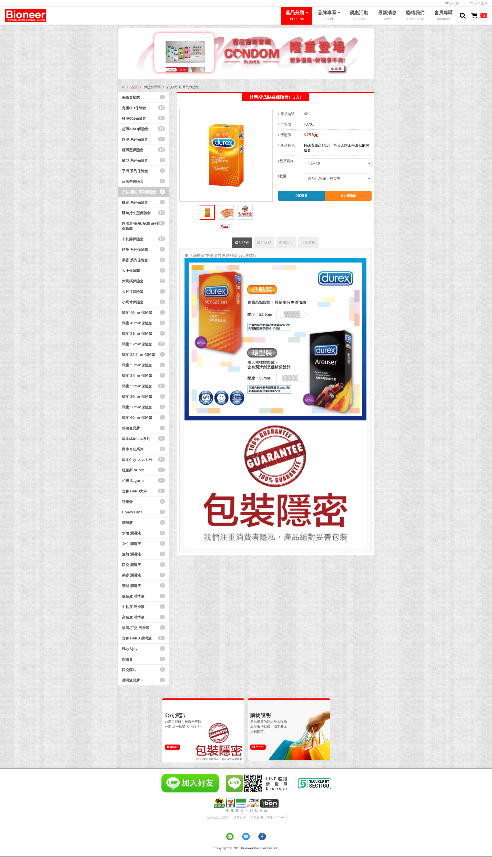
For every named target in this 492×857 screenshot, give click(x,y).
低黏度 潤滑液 (142, 596)
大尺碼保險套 (142, 280)
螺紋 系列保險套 (142, 202)
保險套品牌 (142, 428)
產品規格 (286, 160)
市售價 (285, 124)
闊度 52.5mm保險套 (142, 354)
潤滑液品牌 (142, 680)
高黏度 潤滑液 (142, 617)
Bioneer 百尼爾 (25, 15)
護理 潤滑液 (142, 585)
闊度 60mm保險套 (142, 417)
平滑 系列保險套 (142, 170)
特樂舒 (142, 501)
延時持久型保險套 (142, 212)
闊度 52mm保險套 (142, 344)
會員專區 (443, 15)
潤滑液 (142, 522)
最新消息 (387, 15)
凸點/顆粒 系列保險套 (142, 191)
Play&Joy (142, 648)
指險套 (142, 659)
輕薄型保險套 (142, 149)
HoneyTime (142, 512)
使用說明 (286, 242)
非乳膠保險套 (142, 238)
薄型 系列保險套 (142, 160)
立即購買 (301, 195)
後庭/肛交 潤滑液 (142, 627)
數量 (282, 175)
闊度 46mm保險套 (142, 312)
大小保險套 (142, 270)
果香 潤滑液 (142, 575)
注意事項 (308, 242)
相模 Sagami (142, 480)
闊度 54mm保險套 (142, 375)
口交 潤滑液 (142, 564)
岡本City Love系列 (142, 459)
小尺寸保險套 (142, 302)
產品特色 (287, 145)
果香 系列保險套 (142, 259)
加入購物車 (348, 195)
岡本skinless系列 (142, 438)
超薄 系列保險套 (142, 139)
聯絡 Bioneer (276, 817)
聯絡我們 (415, 15)
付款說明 (257, 817)
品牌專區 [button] (327, 15)
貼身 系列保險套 (142, 249)
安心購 (454, 3)
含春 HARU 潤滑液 (142, 638)
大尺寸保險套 (142, 291)
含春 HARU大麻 (142, 491)
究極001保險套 (142, 107)
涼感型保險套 (142, 181)
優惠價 (285, 134)
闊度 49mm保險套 (142, 323)
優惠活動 (359, 15)
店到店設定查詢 (218, 817)
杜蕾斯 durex (142, 470)
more (173, 747)
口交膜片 (142, 669)
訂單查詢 (480, 3)
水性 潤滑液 (142, 533)
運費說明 (239, 817)
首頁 (134, 87)
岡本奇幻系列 (142, 449)
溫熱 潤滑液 (142, 554)
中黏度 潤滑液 (142, 606)
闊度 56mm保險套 (142, 396)
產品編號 (287, 113)
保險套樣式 (142, 97)
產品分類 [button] (295, 15)
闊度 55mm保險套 (142, 386)
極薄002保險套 (142, 118)
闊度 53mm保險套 (142, 365)
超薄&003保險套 (142, 128)
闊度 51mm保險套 (142, 333)
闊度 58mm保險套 (142, 407)
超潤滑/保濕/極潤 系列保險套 (142, 226)
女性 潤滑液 (142, 543)
